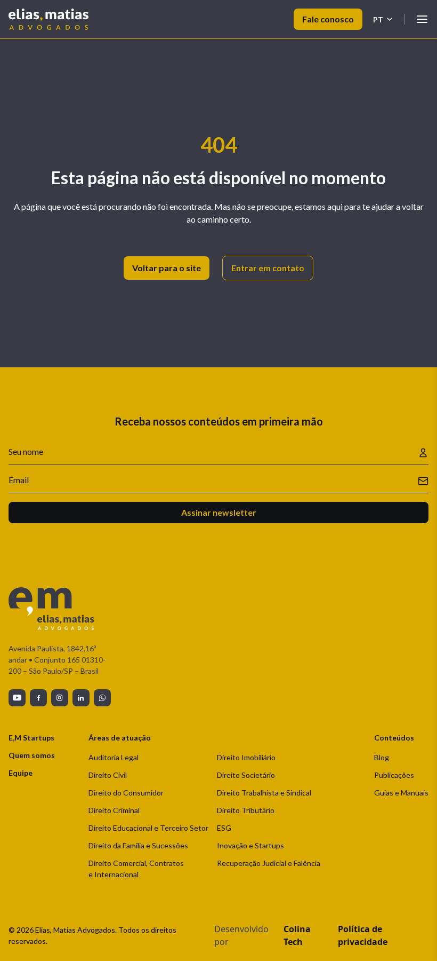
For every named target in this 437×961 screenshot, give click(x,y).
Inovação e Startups (250, 845)
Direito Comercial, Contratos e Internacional (136, 868)
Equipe (21, 772)
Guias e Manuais (401, 792)
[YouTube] (17, 697)
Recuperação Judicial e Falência (268, 863)
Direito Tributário (245, 810)
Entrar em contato (267, 268)
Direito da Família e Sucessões (138, 845)
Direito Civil (107, 774)
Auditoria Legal (113, 757)
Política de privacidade (362, 935)
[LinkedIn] (81, 697)
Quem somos (32, 755)
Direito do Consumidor (126, 792)
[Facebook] (38, 697)
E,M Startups (31, 737)
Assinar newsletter (218, 512)
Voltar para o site (166, 268)
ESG (224, 827)
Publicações (394, 774)
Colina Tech (297, 935)
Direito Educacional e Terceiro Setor (148, 827)
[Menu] (422, 19)
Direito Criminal (114, 810)
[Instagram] (59, 697)
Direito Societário (246, 774)
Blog (381, 757)
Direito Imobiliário (246, 757)
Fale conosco (328, 19)
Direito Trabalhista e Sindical (264, 792)
